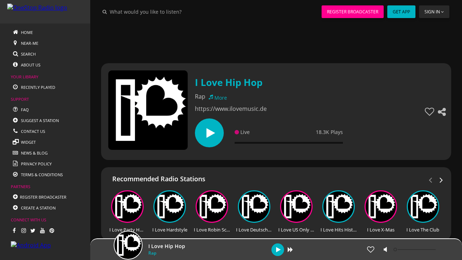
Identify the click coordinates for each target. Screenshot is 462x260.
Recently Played (37, 87)
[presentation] (441, 179)
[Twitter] (33, 230)
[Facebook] (14, 230)
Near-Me (29, 43)
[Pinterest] (52, 230)
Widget (28, 142)
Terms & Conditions (41, 174)
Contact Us (32, 131)
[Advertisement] (276, 39)
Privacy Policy (36, 163)
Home (26, 32)
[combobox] (167, 11)
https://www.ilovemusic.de (231, 109)
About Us (30, 65)
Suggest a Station (39, 120)
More (220, 97)
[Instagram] (23, 230)
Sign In (432, 12)
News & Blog (34, 153)
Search (28, 54)
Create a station (38, 208)
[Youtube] (42, 230)
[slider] (415, 249)
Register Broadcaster (352, 12)
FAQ (24, 109)
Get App (401, 12)
